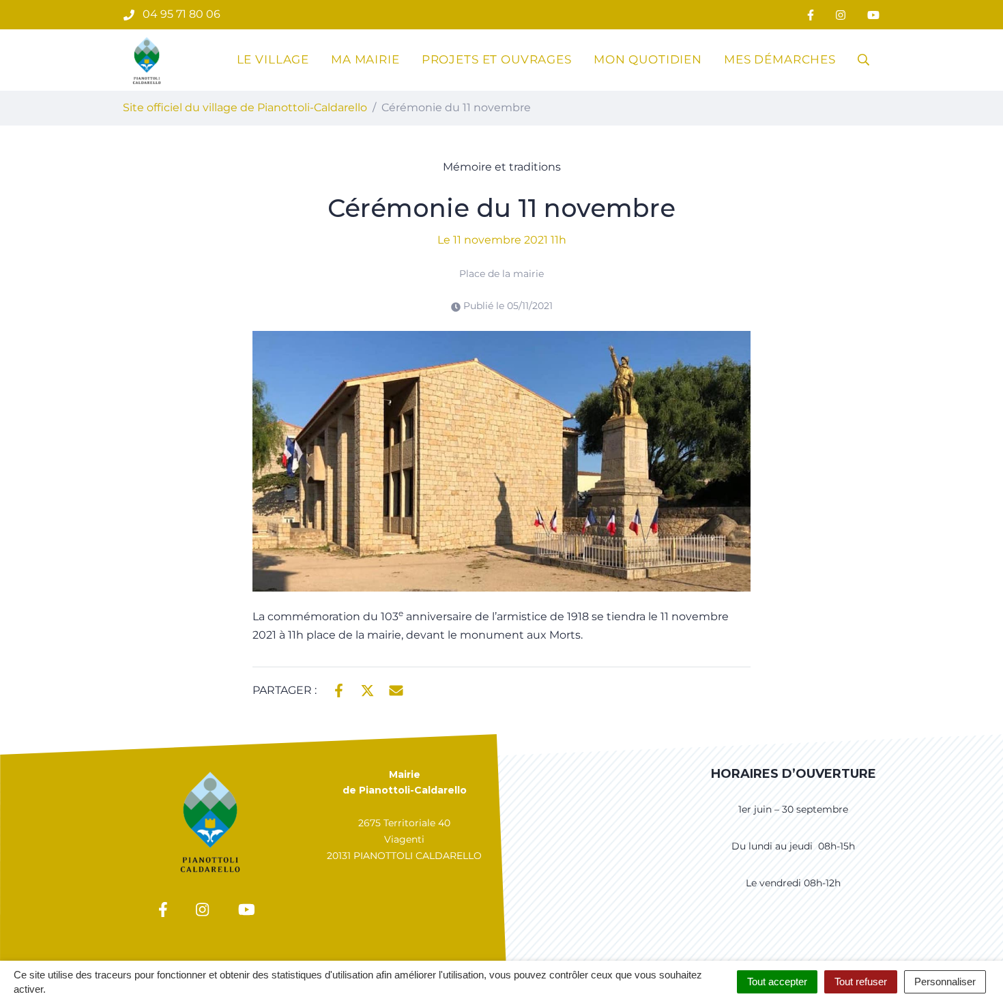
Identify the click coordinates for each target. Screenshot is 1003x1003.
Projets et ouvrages (497, 59)
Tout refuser (860, 981)
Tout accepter (777, 981)
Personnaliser (945, 981)
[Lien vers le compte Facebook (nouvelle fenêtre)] (810, 14)
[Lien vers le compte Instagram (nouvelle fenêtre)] (840, 14)
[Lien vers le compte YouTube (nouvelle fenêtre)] (873, 14)
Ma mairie (365, 59)
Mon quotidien (648, 59)
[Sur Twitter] (367, 689)
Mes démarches (780, 59)
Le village (273, 59)
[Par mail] (396, 689)
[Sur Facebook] (338, 689)
